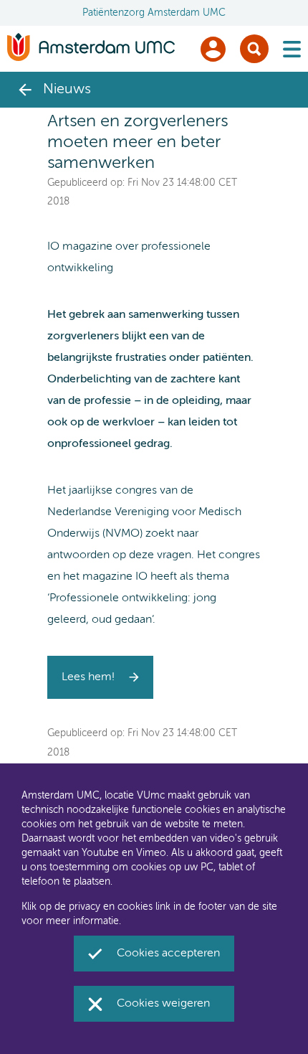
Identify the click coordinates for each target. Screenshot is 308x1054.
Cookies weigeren (163, 1004)
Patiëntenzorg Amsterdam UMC (154, 13)
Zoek (254, 48)
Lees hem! (88, 677)
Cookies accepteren (168, 953)
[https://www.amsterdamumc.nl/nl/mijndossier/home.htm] (213, 49)
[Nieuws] (25, 90)
